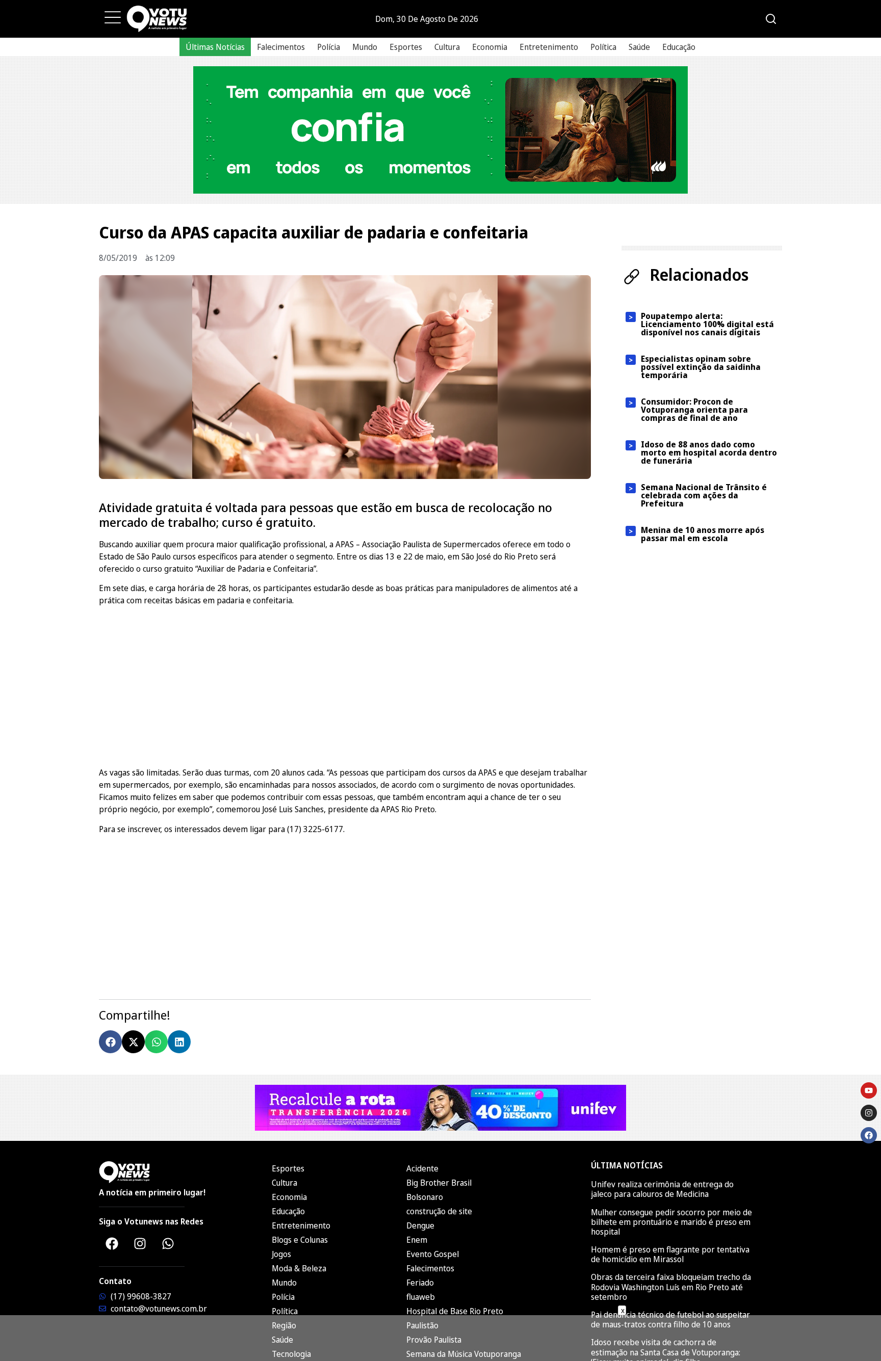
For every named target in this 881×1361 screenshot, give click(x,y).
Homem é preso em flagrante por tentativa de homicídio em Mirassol (670, 1254)
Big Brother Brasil (439, 1182)
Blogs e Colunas (300, 1239)
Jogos (281, 1254)
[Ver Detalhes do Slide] (440, 130)
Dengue (420, 1225)
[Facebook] (111, 1243)
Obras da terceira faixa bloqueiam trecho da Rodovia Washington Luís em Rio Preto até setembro (671, 1286)
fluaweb (420, 1296)
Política (603, 46)
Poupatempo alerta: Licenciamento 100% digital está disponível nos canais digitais (707, 324)
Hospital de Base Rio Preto (454, 1311)
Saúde (639, 46)
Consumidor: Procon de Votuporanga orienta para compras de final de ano (694, 409)
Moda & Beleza (299, 1268)
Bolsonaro (424, 1197)
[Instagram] (139, 1243)
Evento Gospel (432, 1254)
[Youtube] (869, 1090)
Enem (416, 1239)
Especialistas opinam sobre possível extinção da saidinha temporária (701, 367)
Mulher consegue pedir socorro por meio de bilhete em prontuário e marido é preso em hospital (671, 1222)
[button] (110, 1041)
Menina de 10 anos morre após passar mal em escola (702, 534)
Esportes (406, 46)
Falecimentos (281, 46)
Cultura (447, 46)
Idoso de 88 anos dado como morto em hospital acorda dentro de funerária (709, 452)
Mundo (364, 46)
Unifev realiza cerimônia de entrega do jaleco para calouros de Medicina (662, 1189)
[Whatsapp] (167, 1243)
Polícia (328, 46)
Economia (489, 46)
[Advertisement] (345, 684)
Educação (678, 46)
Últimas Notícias (215, 46)
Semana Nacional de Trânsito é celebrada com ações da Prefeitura (704, 495)
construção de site (439, 1211)
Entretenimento (549, 46)
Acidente (422, 1168)
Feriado (420, 1282)
